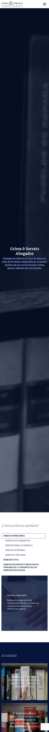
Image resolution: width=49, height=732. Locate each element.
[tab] (23, 535)
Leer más (24, 696)
